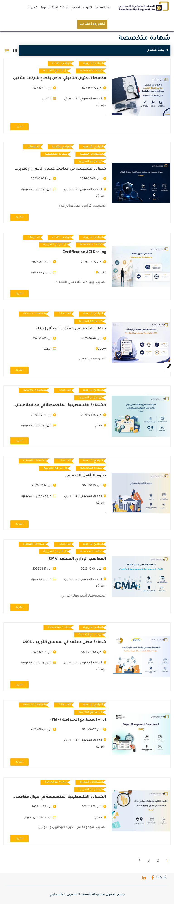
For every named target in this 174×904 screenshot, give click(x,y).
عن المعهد (102, 8)
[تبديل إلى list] (7, 50)
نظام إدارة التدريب (92, 24)
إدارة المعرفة (49, 8)
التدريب (88, 8)
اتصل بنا (32, 8)
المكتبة (65, 8)
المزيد (19, 126)
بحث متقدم (155, 50)
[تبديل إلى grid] (15, 50)
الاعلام (76, 8)
